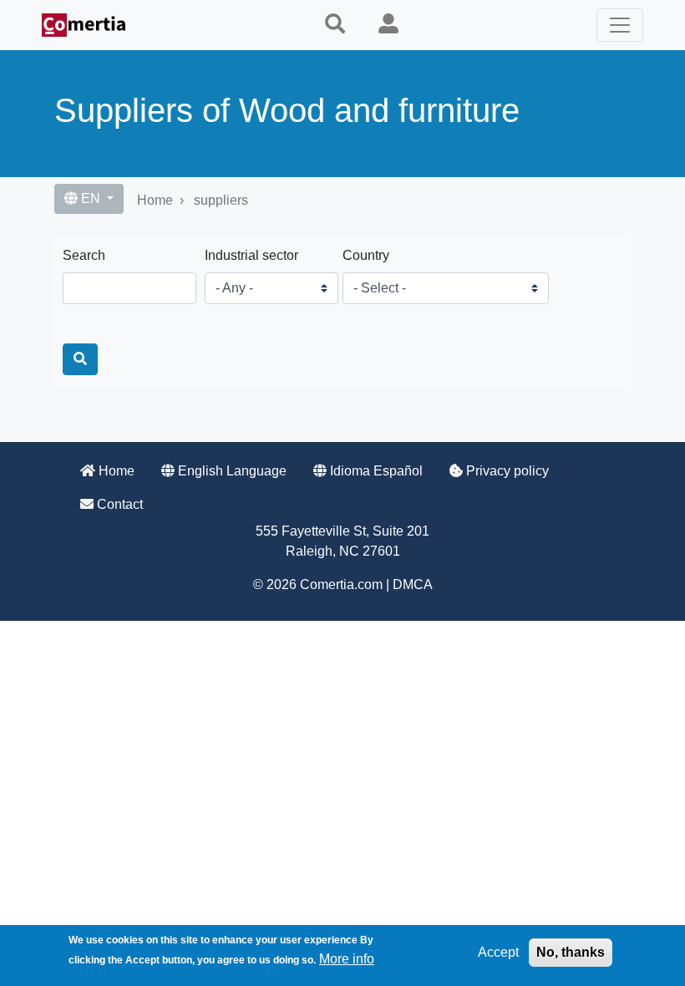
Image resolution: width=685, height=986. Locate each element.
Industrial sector (251, 255)
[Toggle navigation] (619, 25)
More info (346, 959)
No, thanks (570, 952)
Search (84, 255)
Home (155, 200)
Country (365, 255)
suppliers (221, 200)
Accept (498, 952)
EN (91, 198)
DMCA (413, 584)
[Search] (80, 359)
